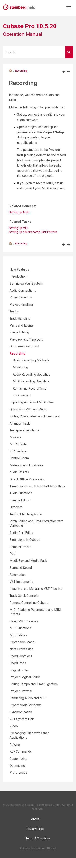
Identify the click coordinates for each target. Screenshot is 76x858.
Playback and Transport (26, 339)
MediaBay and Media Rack (28, 561)
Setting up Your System (26, 283)
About (35, 819)
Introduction (18, 276)
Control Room (19, 458)
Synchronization (21, 712)
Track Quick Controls (24, 596)
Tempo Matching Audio (26, 514)
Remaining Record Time (29, 388)
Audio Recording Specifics (31, 374)
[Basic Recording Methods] (68, 71)
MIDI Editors (19, 635)
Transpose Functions (24, 430)
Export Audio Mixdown (25, 705)
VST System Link (22, 719)
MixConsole (18, 444)
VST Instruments (21, 582)
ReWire (15, 745)
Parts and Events (22, 325)
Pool (13, 554)
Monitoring (20, 367)
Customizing (18, 759)
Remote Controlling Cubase (29, 603)
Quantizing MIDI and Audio (28, 409)
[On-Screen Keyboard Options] (63, 71)
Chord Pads (18, 663)
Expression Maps (22, 642)
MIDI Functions (20, 628)
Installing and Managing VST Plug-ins (36, 589)
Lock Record (22, 395)
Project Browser (21, 691)
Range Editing (19, 332)
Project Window (21, 297)
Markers (15, 437)
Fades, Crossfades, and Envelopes (34, 416)
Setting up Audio (19, 212)
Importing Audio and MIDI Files (32, 402)
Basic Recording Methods (31, 360)
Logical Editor (19, 670)
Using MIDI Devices (24, 621)
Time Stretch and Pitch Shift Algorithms (37, 486)
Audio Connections (23, 290)
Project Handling (21, 304)
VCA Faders (18, 451)
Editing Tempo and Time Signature (34, 684)
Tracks (14, 311)
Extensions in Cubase (25, 540)
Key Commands (21, 751)
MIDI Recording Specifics (31, 381)
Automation (18, 575)
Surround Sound (21, 568)
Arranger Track (20, 423)
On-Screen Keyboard (24, 346)
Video (14, 726)
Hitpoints (16, 507)
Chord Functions (21, 656)
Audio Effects (19, 472)
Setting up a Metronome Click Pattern (33, 232)
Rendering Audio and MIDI (28, 698)
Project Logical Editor (25, 677)
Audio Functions (21, 493)
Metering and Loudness (26, 465)
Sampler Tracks (20, 547)
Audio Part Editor (21, 533)
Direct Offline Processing (27, 479)
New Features (19, 269)
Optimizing (17, 766)
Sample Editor (19, 500)
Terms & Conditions (38, 838)
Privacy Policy (35, 828)
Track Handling (20, 318)
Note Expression (21, 649)
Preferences (18, 772)
